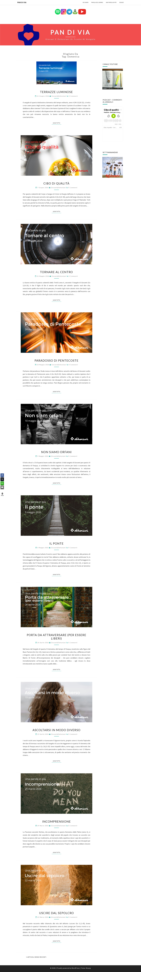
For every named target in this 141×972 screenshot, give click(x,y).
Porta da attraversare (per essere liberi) (56, 636)
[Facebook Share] (2, 475)
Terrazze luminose (56, 92)
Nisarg (88, 968)
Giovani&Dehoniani (58, 96)
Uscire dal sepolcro (56, 913)
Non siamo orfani (56, 452)
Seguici (121, 2)
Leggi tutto (57, 123)
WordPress (76, 968)
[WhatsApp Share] (2, 483)
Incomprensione (56, 821)
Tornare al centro (56, 272)
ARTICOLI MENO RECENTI (36, 957)
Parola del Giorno (97, 2)
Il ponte (56, 543)
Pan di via (21, 2)
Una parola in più (111, 2)
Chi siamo (85, 2)
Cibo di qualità (56, 183)
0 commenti (73, 96)
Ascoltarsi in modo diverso (56, 730)
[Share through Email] (2, 487)
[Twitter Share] (2, 479)
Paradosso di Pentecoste (56, 360)
